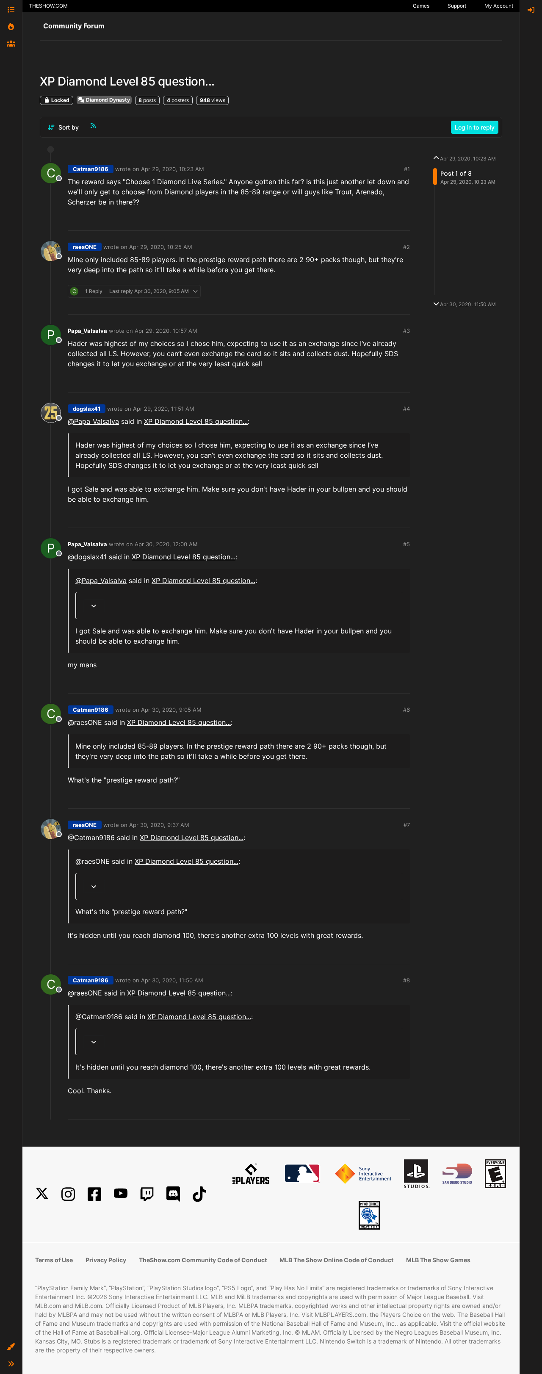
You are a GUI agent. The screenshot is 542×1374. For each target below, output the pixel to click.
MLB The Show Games (438, 1259)
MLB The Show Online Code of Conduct (336, 1259)
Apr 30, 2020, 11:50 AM (172, 980)
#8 (406, 980)
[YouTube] (120, 1194)
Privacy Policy (106, 1259)
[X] (42, 1194)
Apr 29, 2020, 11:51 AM (163, 408)
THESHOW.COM (48, 6)
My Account (498, 6)
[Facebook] (94, 1194)
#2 (406, 246)
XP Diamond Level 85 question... (196, 421)
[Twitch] (147, 1194)
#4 (406, 408)
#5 (406, 544)
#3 (406, 330)
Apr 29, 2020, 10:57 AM (166, 330)
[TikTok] (199, 1194)
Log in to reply (475, 127)
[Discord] (173, 1194)
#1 (407, 169)
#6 (406, 709)
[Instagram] (68, 1194)
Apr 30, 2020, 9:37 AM (159, 824)
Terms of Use (54, 1259)
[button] (11, 1347)
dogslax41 (86, 408)
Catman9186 (90, 169)
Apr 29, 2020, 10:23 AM (172, 169)
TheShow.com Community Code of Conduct (203, 1259)
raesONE (85, 246)
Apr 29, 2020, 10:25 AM (160, 246)
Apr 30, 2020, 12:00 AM (166, 544)
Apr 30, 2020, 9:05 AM (171, 709)
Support (457, 6)
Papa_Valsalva (87, 330)
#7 (407, 824)
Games (421, 6)
